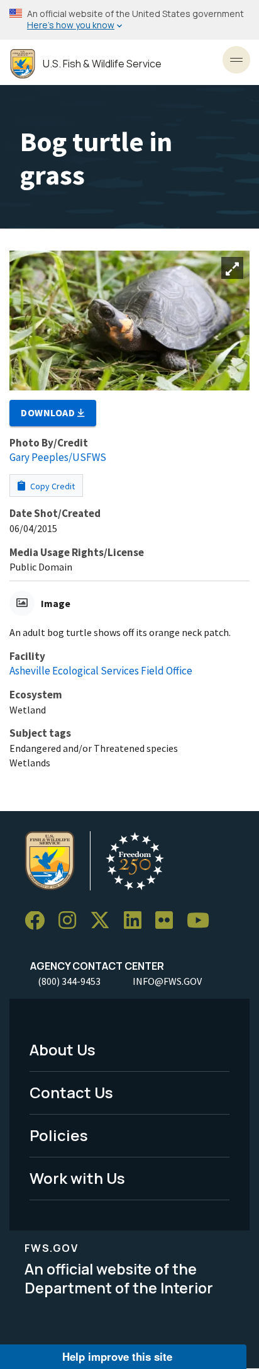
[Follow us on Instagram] (71, 921)
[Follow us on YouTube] (202, 921)
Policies (59, 1135)
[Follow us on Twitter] (104, 921)
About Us (63, 1049)
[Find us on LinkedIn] (137, 921)
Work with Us (77, 1177)
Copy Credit (51, 486)
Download (49, 412)
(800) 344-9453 (69, 981)
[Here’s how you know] (129, 20)
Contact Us (71, 1092)
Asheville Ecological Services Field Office (100, 671)
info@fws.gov (167, 981)
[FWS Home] (22, 64)
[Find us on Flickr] (168, 921)
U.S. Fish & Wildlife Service (102, 64)
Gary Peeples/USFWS (57, 457)
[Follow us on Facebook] (39, 921)
